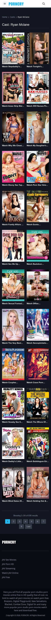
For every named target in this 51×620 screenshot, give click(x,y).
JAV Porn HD (8, 564)
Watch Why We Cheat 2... (12, 145)
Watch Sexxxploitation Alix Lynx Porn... (37, 343)
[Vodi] (16, 3)
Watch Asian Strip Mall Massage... (12, 106)
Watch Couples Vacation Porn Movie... (12, 382)
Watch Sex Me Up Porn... (10, 264)
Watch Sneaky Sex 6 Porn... (11, 422)
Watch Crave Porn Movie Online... (35, 382)
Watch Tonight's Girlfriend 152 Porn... (36, 66)
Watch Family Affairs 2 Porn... (12, 224)
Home (4, 17)
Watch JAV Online (10, 573)
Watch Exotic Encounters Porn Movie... (34, 224)
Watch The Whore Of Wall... (36, 422)
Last (28, 526)
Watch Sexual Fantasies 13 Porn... (13, 303)
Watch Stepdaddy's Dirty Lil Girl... (11, 66)
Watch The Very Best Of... (11, 343)
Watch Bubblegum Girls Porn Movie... (38, 461)
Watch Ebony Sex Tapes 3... (13, 185)
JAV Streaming (8, 568)
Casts (12, 17)
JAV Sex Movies (9, 559)
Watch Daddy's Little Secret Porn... (11, 461)
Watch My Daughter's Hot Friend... (36, 145)
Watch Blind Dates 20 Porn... (12, 501)
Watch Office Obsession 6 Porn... (36, 303)
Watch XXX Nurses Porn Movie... (38, 106)
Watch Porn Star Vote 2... (36, 185)
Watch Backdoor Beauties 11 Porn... (35, 264)
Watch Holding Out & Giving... (36, 501)
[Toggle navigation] (4, 3)
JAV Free (6, 577)
